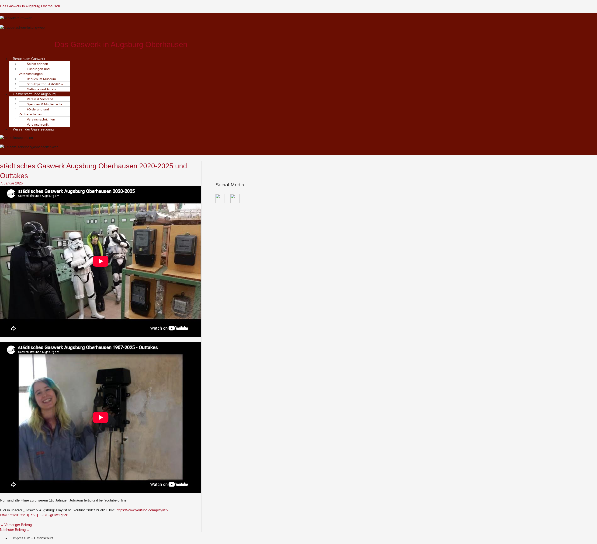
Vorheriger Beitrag (16, 525)
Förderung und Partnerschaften (34, 111)
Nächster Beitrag (15, 530)
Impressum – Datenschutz (33, 538)
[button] (124, 58)
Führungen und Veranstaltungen (34, 71)
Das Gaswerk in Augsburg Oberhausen (30, 6)
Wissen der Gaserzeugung (33, 129)
